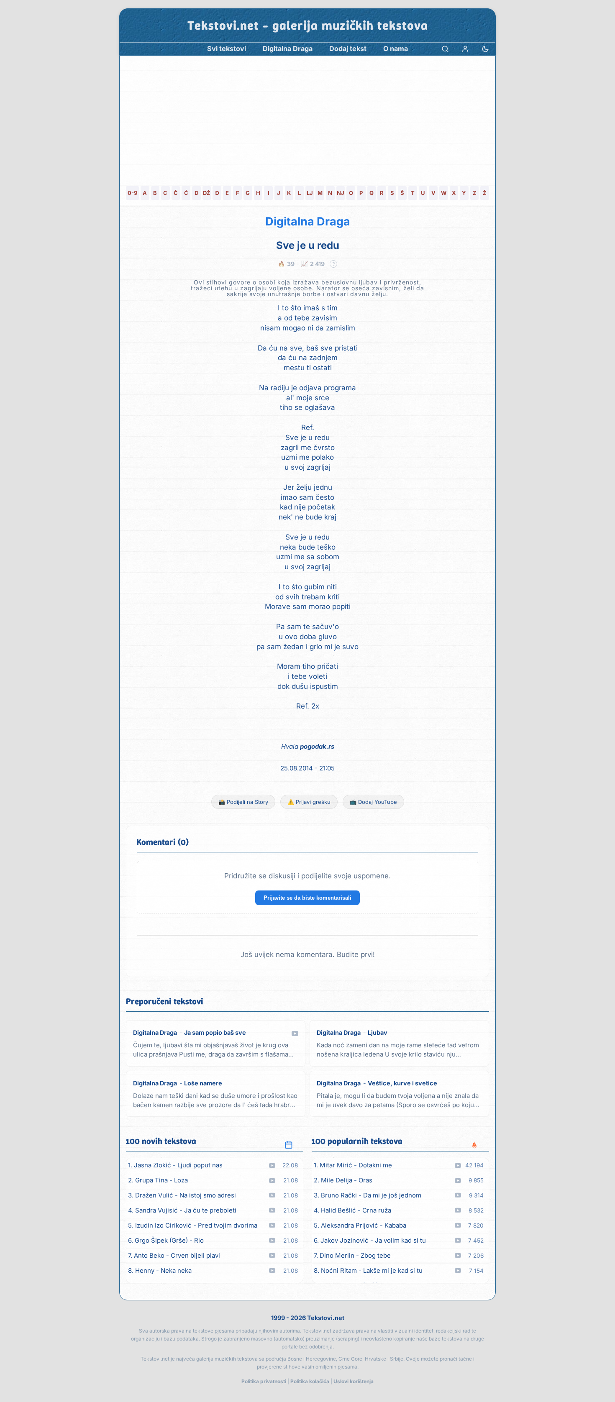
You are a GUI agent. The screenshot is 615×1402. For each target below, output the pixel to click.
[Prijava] (465, 49)
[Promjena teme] (485, 49)
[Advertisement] (307, 118)
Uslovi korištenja (353, 1381)
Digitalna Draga (307, 221)
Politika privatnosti (263, 1381)
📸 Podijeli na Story (243, 801)
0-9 (132, 192)
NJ (340, 192)
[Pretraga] (445, 49)
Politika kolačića (309, 1381)
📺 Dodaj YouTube (373, 801)
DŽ (206, 192)
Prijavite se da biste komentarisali (307, 898)
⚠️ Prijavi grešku (309, 801)
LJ (310, 192)
